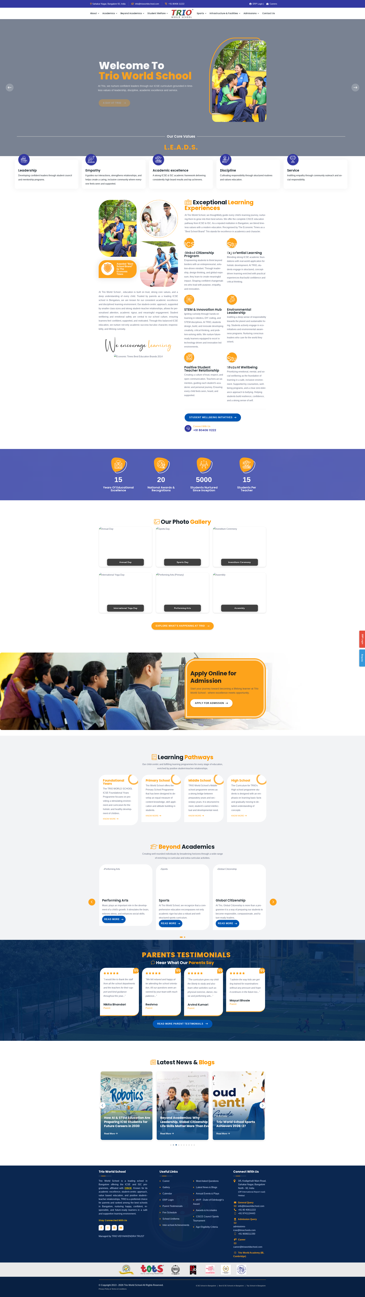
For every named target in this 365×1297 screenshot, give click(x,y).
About (93, 13)
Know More (109, 819)
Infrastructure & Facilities (224, 13)
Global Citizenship (231, 900)
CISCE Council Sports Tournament (206, 1218)
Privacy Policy (104, 1289)
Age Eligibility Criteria (206, 1227)
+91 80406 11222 (176, 4)
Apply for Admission (209, 703)
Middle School (199, 780)
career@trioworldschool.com (247, 1247)
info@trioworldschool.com (251, 1206)
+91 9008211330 (246, 1234)
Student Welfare (156, 13)
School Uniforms (170, 1219)
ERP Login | (257, 4)
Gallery (166, 1187)
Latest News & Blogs (206, 1187)
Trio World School (133, 1285)
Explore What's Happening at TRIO (180, 626)
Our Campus (111, 97)
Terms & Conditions (119, 1289)
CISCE (128, 1188)
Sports (200, 13)
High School (240, 780)
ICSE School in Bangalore (206, 1286)
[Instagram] (107, 1227)
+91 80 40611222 (247, 1210)
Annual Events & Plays (207, 1193)
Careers (272, 4)
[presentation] (10, 88)
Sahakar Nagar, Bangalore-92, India (108, 4)
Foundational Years (113, 782)
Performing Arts (115, 900)
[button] (181, 938)
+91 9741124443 (246, 1213)
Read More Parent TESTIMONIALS (180, 1024)
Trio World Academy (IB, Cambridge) (248, 1255)
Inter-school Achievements (175, 1225)
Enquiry (362, 658)
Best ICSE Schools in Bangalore (231, 1286)
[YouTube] (120, 1227)
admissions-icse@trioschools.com (244, 1228)
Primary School (158, 780)
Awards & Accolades (206, 1210)
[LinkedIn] (114, 1227)
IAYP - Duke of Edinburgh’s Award (208, 1202)
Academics (108, 13)
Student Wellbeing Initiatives (211, 417)
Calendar (167, 1193)
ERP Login (168, 1200)
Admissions (250, 13)
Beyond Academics (131, 13)
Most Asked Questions (207, 1181)
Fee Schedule (169, 1212)
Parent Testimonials (172, 1206)
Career (166, 1181)
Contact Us (268, 13)
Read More (112, 919)
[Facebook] (101, 1227)
